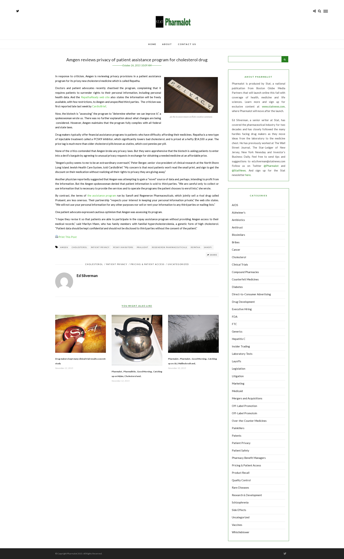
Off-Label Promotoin (244, 413)
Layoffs (236, 361)
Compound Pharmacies (245, 272)
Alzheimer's (238, 212)
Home (152, 44)
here (248, 174)
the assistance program (101, 195)
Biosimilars (238, 234)
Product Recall (240, 472)
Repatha (195, 247)
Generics (237, 331)
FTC (234, 324)
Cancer (236, 249)
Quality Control (241, 480)
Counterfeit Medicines (245, 279)
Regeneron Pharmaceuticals (169, 247)
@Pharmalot (271, 165)
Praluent (142, 247)
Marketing (238, 383)
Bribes (236, 242)
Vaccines (237, 524)
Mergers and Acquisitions (247, 398)
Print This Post (68, 236)
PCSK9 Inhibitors (123, 247)
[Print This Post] (56, 236)
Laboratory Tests (242, 353)
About (167, 44)
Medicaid (237, 391)
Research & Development (247, 495)
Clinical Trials (240, 264)
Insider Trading (241, 346)
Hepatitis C (238, 338)
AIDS (235, 205)
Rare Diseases (240, 487)
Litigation (238, 376)
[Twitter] (284, 553)
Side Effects (239, 510)
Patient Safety (240, 450)
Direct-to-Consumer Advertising (251, 294)
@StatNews (239, 170)
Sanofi (208, 247)
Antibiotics (238, 219)
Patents (236, 435)
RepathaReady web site (95, 97)
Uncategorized (178, 264)
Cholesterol (79, 247)
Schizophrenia (240, 502)
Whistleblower (240, 532)
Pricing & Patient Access (147, 264)
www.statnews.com (273, 106)
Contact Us (187, 44)
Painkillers (238, 428)
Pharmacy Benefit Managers (249, 457)
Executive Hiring (242, 309)
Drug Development (243, 301)
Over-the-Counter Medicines (249, 420)
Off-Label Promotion (244, 405)
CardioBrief (99, 106)
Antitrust (237, 227)
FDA (234, 316)
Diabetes (237, 286)
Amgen (64, 247)
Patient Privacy (100, 247)
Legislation (238, 368)
